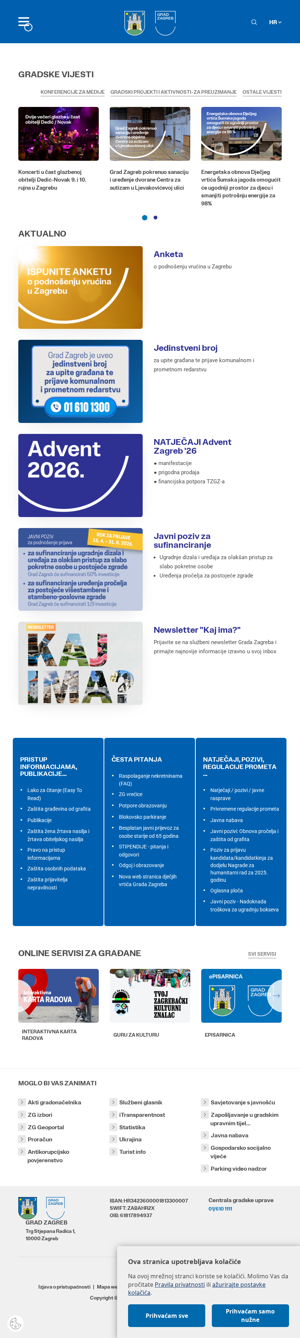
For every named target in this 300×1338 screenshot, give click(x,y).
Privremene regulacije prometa (244, 809)
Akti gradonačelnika (54, 1102)
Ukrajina (130, 1139)
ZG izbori (40, 1115)
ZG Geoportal (46, 1127)
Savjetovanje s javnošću (243, 1102)
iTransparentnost (142, 1115)
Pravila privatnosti (180, 1285)
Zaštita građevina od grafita (59, 809)
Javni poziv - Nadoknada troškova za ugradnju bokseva (244, 906)
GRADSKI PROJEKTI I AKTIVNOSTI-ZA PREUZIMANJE (173, 92)
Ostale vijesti (262, 92)
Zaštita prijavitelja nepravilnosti (47, 884)
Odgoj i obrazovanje (141, 865)
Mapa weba (110, 1287)
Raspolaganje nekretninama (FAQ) (151, 780)
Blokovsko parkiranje (142, 817)
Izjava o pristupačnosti (64, 1287)
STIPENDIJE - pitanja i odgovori (143, 851)
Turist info (132, 1152)
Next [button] (283, 996)
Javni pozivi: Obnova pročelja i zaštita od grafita (244, 835)
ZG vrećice (130, 794)
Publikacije (39, 820)
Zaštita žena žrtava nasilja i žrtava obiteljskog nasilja (58, 835)
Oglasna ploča (226, 890)
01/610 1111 (220, 1209)
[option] (58, 151)
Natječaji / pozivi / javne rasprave (237, 794)
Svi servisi (262, 954)
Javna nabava (226, 820)
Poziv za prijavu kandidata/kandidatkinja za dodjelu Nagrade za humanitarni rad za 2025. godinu (241, 865)
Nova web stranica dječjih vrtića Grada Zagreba (148, 881)
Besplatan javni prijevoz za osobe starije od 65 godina (149, 832)
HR (273, 22)
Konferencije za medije (73, 92)
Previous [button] (16, 996)
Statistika (132, 1127)
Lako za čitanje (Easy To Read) (54, 794)
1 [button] (144, 218)
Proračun (40, 1139)
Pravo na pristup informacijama (46, 854)
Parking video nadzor (239, 1169)
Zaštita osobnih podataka (56, 868)
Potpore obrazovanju (143, 806)
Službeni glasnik (140, 1102)
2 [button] (155, 218)
